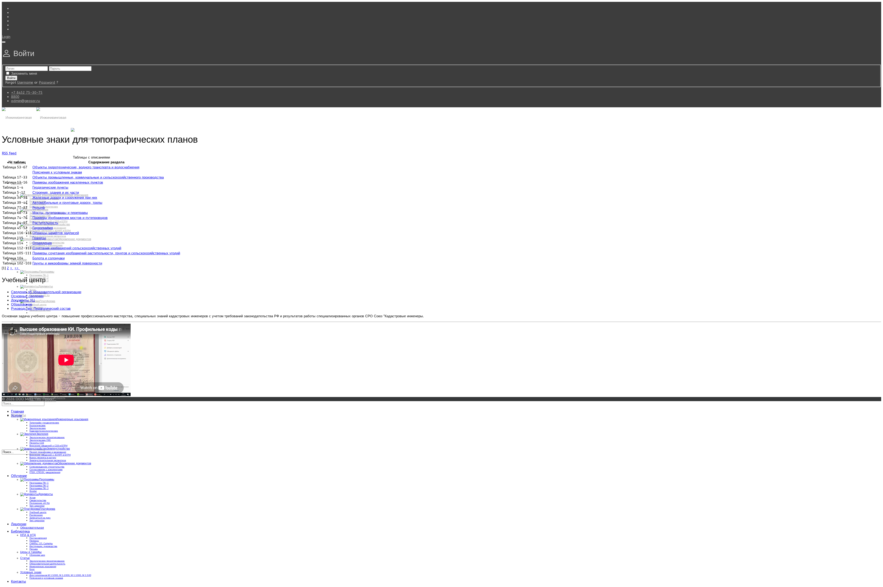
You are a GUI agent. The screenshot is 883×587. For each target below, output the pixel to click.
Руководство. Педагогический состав (41, 308)
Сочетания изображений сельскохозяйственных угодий (76, 248)
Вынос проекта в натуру (42, 457)
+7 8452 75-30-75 (27, 93)
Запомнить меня (24, 73)
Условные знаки (30, 572)
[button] (6, 37)
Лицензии (18, 524)
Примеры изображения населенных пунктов (67, 182)
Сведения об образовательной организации (46, 292)
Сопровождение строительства (46, 466)
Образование (21, 304)
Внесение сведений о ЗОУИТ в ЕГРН (50, 455)
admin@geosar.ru (25, 101)
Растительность (45, 223)
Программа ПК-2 (39, 278)
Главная (17, 411)
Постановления (38, 538)
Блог (32, 569)
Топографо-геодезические (44, 422)
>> (17, 268)
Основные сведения (27, 296)
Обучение (19, 476)
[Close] (4, 42)
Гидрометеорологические (43, 431)
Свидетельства (37, 500)
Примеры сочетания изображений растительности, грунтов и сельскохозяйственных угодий (106, 253)
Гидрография (42, 228)
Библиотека (20, 531)
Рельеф (38, 208)
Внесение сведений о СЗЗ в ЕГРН (48, 445)
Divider (33, 491)
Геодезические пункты (50, 187)
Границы (39, 238)
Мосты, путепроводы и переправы (60, 213)
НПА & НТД (28, 535)
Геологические (37, 425)
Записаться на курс (40, 517)
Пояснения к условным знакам (57, 172)
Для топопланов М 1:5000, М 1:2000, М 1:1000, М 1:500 (60, 575)
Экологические (37, 428)
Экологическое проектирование (47, 437)
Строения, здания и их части (55, 192)
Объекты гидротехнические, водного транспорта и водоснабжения (85, 167)
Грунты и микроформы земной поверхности (67, 263)
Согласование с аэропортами (46, 245)
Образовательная (32, 527)
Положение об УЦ (39, 503)
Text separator (37, 506)
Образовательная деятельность (47, 563)
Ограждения (42, 243)
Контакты (18, 581)
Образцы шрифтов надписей (55, 233)
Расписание (36, 515)
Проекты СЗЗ (36, 443)
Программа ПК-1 (39, 275)
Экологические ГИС (40, 440)
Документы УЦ (23, 300)
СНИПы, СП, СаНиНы (41, 543)
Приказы (34, 540)
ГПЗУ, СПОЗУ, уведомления (44, 472)
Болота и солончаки (48, 258)
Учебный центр (37, 304)
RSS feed (9, 153)
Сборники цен (37, 555)
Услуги (16, 416)
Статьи (25, 558)
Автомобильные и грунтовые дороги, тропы (67, 203)
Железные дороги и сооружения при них (64, 198)
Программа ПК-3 (39, 280)
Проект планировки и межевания (47, 452)
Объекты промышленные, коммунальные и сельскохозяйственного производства (98, 177)
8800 (15, 97)
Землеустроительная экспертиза (47, 236)
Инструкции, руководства (43, 546)
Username (25, 82)
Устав (32, 497)
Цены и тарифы (31, 552)
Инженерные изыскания (42, 566)
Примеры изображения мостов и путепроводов (70, 218)
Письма (33, 549)
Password (47, 82)
